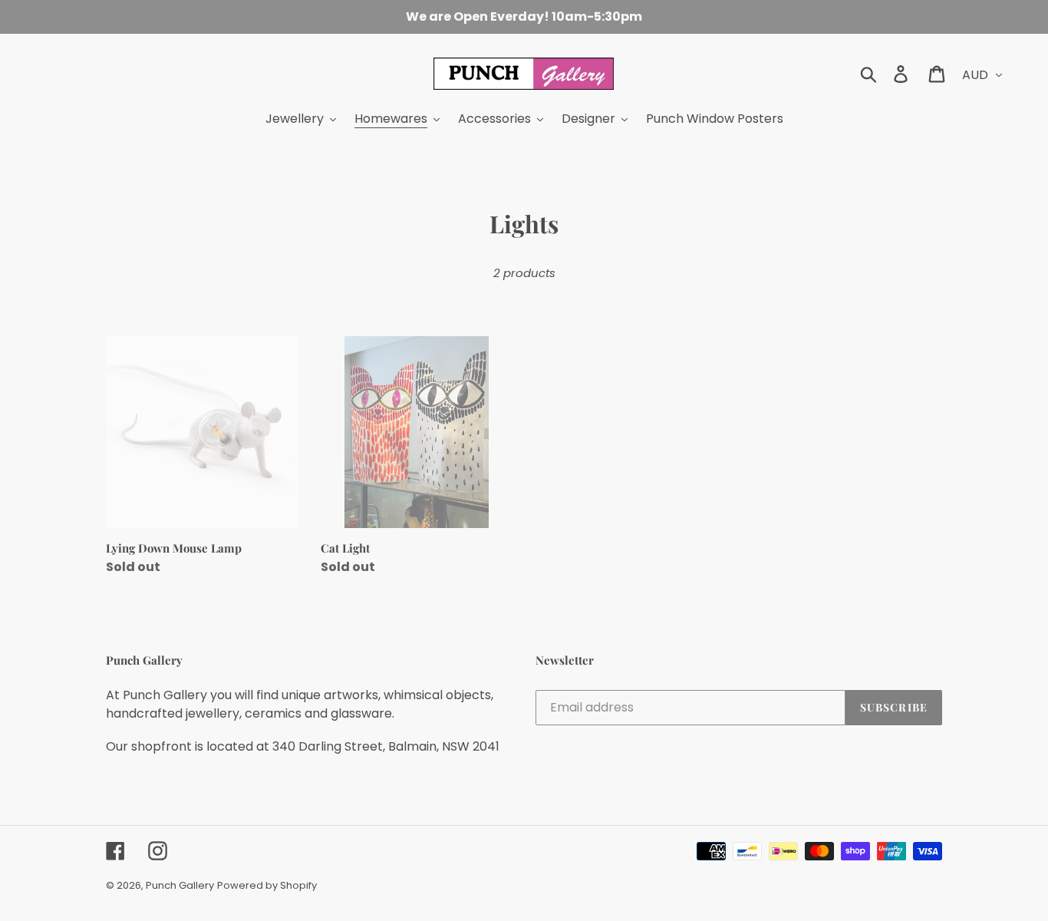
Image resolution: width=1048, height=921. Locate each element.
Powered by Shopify (267, 885)
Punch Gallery (180, 885)
